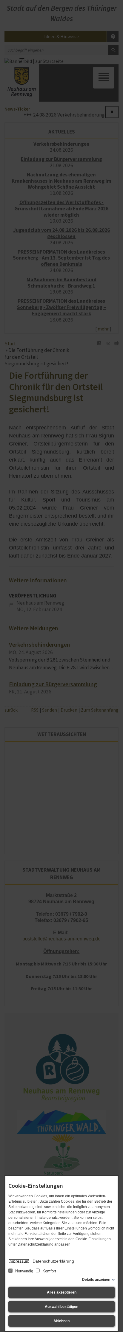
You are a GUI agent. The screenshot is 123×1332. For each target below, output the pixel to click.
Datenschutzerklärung (53, 1261)
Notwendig (24, 1271)
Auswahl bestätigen (61, 1307)
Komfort (48, 1271)
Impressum (19, 1261)
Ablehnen (61, 1321)
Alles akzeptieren (61, 1292)
